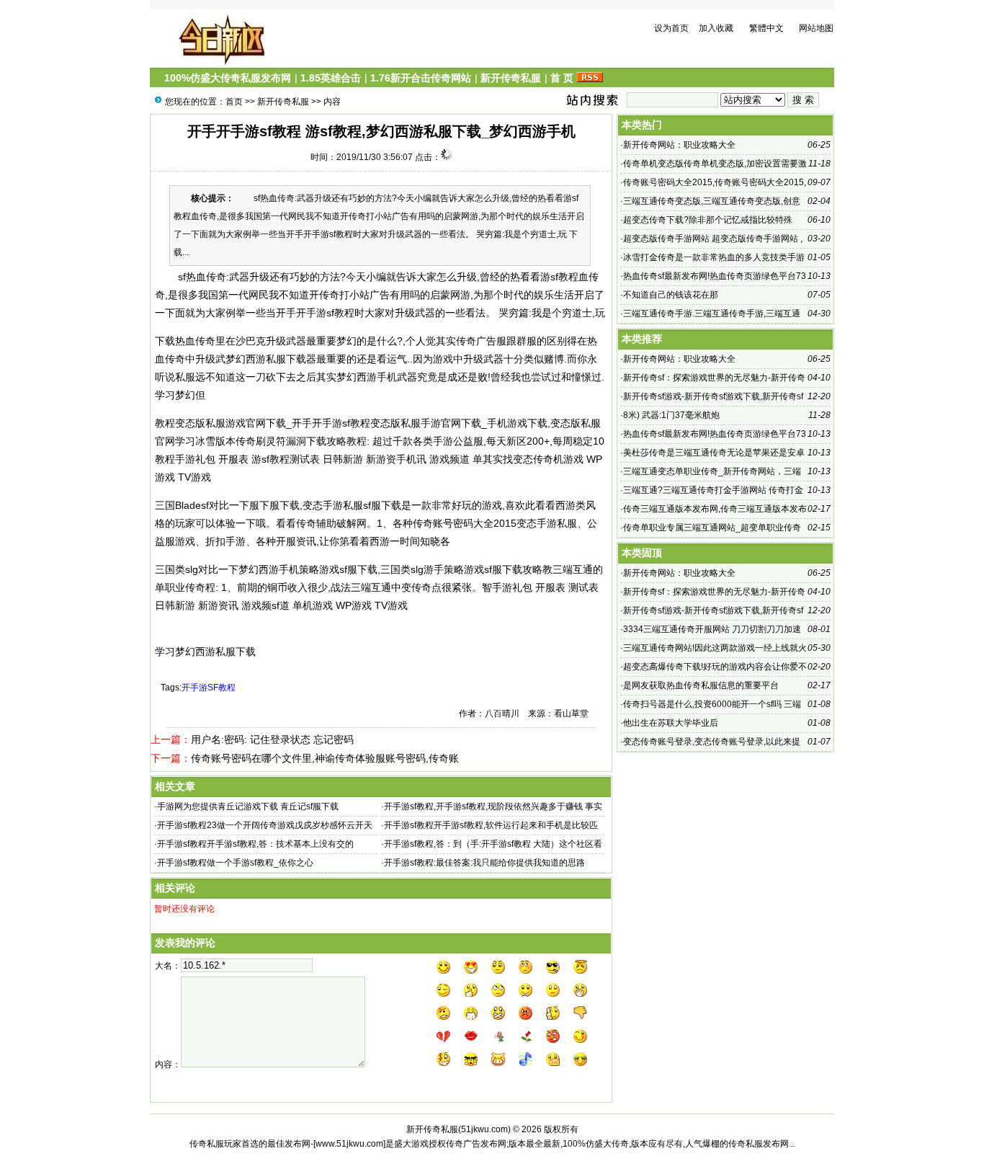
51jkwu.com (484, 1129)
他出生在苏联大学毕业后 (670, 723)
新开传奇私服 (510, 78)
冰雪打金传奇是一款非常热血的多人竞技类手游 (714, 257)
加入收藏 (716, 28)
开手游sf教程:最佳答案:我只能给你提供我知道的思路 (484, 863)
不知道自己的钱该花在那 (670, 295)
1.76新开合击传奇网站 (420, 78)
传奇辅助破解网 (331, 523)
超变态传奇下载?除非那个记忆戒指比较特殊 (707, 220)
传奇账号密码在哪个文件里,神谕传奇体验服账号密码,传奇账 (325, 758)
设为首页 (671, 28)
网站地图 (816, 28)
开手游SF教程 (209, 688)
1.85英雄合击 (330, 78)
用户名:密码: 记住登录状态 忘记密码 (272, 739)
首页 (234, 102)
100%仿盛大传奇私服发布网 (227, 78)
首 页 (561, 78)
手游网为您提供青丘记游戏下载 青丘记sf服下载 (248, 806)
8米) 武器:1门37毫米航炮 (671, 415)
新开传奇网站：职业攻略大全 (679, 145)
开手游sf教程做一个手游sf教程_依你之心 (235, 863)
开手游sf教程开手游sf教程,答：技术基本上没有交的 (255, 844)
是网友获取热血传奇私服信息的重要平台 (701, 685)
